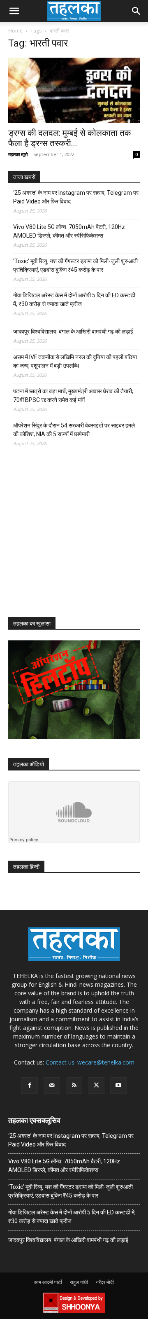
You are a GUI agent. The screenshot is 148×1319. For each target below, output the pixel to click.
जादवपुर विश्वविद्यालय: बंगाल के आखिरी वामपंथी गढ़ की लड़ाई (73, 331)
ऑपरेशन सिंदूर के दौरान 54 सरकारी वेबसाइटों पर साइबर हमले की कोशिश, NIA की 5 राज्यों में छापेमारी (74, 429)
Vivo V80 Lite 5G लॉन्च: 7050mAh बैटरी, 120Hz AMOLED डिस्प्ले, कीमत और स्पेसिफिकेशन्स (69, 231)
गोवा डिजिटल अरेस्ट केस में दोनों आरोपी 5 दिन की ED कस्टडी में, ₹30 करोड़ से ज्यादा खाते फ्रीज (74, 299)
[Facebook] (29, 1085)
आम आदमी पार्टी (48, 1282)
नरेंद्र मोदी (105, 1282)
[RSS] (74, 1085)
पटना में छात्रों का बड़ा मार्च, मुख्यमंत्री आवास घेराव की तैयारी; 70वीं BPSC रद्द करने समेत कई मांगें (73, 395)
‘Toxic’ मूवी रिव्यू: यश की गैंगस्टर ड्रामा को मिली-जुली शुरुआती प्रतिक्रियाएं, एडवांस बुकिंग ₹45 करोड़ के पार (75, 265)
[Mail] (52, 1085)
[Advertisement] (70, 539)
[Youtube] (118, 1085)
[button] (14, 11)
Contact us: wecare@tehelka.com (90, 1062)
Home (15, 30)
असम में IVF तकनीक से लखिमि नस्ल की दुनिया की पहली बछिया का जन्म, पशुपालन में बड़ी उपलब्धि (75, 361)
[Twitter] (96, 1085)
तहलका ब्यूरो (18, 154)
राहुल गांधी (79, 1282)
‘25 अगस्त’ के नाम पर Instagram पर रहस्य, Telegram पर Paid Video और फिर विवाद (76, 197)
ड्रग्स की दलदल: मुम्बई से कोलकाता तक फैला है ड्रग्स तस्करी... (69, 138)
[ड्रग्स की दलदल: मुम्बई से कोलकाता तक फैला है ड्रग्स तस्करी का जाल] (74, 90)
